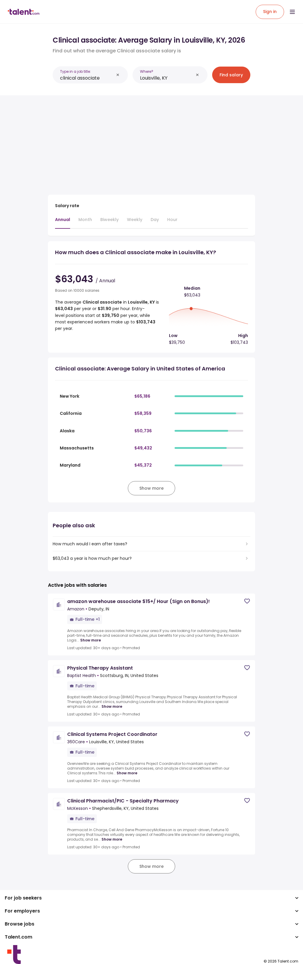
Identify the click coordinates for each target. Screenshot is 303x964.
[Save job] (247, 601)
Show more (90, 640)
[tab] (62, 222)
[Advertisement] (151, 141)
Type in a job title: (75, 71)
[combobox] (87, 78)
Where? (146, 71)
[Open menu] (292, 11)
